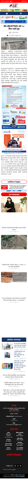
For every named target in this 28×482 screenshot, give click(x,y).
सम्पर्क (14, 405)
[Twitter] (18, 465)
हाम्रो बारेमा (24, 1)
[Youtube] (20, 465)
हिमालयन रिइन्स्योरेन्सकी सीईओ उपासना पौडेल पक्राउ (14, 229)
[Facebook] (15, 465)
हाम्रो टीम (14, 429)
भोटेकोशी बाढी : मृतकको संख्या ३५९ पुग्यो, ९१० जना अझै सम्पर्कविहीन (14, 266)
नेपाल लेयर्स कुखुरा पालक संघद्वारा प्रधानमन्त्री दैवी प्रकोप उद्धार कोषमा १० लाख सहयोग (14, 299)
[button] (20, 13)
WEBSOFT (20, 476)
